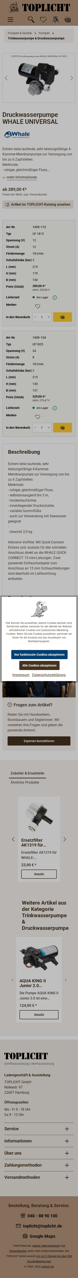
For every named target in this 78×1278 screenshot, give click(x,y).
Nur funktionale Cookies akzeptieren (39, 654)
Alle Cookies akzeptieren (39, 665)
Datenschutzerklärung (49, 675)
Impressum (20, 675)
